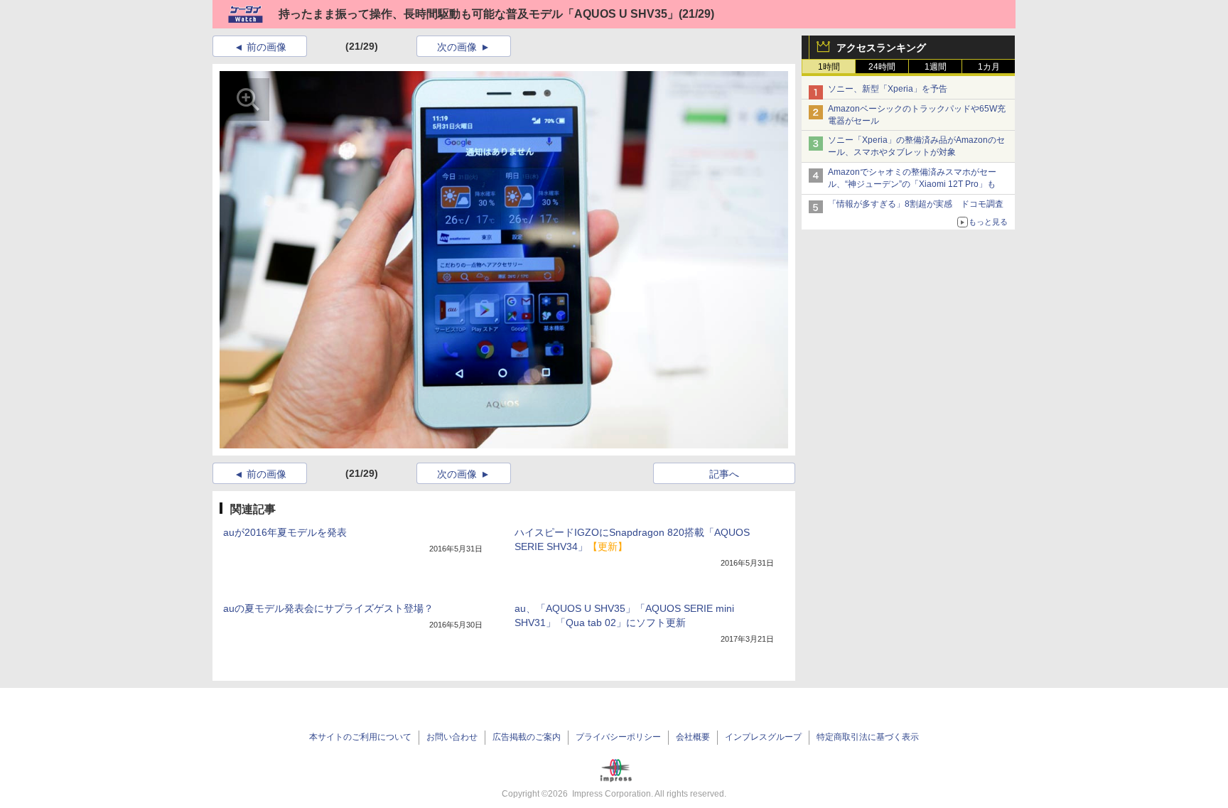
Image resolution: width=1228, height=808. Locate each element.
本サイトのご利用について (360, 737)
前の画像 (266, 47)
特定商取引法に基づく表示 (868, 737)
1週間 (936, 67)
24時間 (881, 67)
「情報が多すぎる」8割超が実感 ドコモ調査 (915, 204)
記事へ (724, 474)
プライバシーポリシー (618, 737)
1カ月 (989, 67)
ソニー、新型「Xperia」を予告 (887, 89)
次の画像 (457, 47)
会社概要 (693, 737)
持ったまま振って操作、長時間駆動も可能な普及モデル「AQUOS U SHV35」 (479, 14)
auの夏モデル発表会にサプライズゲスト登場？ (328, 608)
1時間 (829, 67)
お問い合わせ (452, 737)
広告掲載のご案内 (526, 737)
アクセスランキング (881, 47)
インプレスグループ (763, 737)
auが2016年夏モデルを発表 (285, 532)
